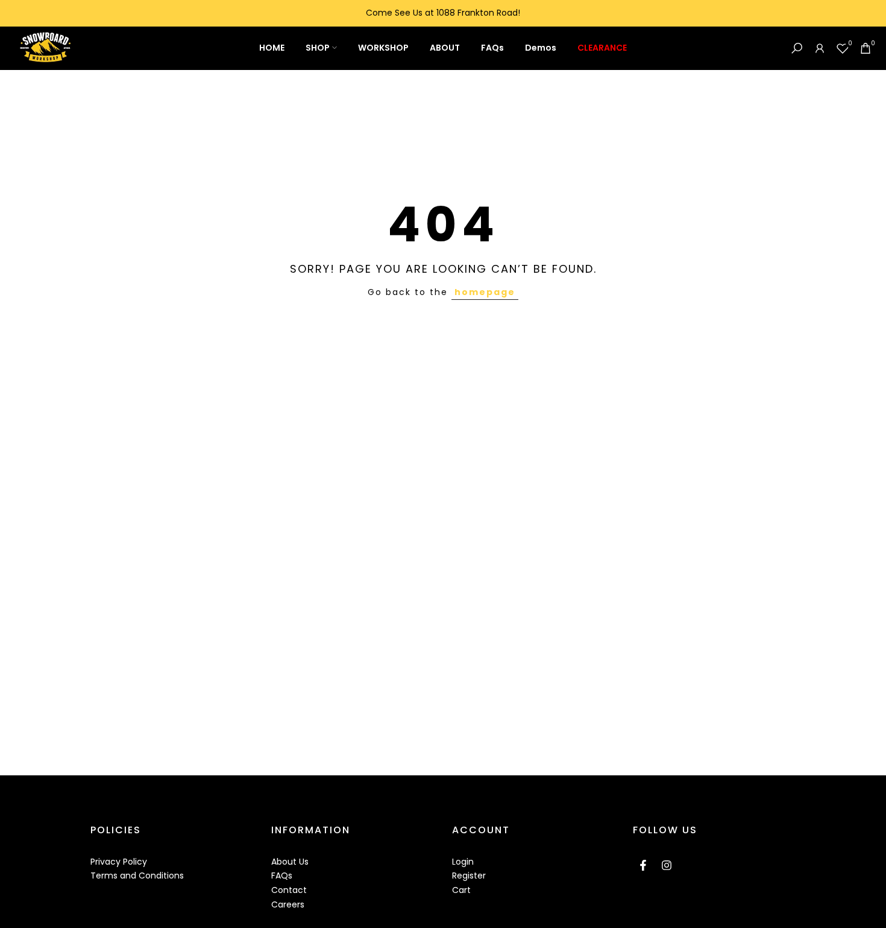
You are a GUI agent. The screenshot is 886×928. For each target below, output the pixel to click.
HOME (271, 48)
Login (463, 862)
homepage (484, 292)
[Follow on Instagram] (666, 865)
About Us (290, 862)
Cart (461, 890)
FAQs (492, 48)
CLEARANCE (602, 48)
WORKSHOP (383, 48)
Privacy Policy (118, 862)
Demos (540, 48)
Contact (289, 890)
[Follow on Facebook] (643, 865)
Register (469, 875)
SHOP (318, 48)
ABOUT (445, 48)
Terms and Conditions (137, 875)
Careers (287, 904)
